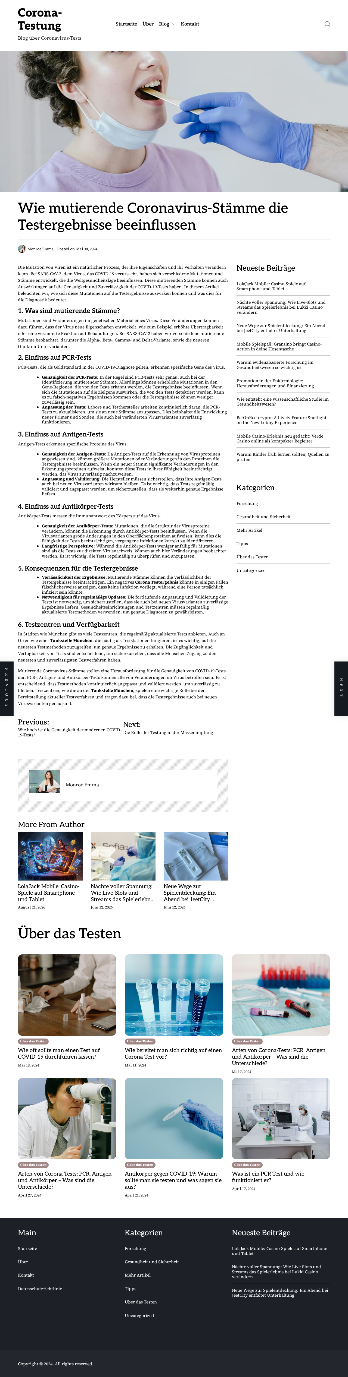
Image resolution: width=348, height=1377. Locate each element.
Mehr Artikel (249, 530)
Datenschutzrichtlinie (40, 1288)
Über (148, 24)
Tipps (242, 543)
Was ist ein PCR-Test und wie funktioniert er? (268, 1177)
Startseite (126, 24)
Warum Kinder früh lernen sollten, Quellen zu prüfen (283, 456)
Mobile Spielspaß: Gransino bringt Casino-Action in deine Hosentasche (279, 346)
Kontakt (190, 24)
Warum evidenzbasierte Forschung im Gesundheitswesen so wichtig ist (275, 364)
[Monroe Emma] (44, 781)
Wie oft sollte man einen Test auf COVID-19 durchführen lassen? (59, 1053)
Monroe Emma (82, 785)
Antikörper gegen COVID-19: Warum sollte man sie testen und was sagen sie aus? (173, 1180)
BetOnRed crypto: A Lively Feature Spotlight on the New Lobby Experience (282, 419)
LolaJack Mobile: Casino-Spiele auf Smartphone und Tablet (49, 893)
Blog (164, 24)
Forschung (247, 503)
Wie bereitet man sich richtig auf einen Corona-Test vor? (173, 1053)
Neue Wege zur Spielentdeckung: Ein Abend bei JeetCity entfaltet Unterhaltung (192, 893)
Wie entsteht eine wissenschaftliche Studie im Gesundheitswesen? (283, 401)
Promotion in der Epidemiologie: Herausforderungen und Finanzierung (275, 383)
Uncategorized (251, 570)
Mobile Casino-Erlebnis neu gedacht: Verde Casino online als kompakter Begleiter (280, 438)
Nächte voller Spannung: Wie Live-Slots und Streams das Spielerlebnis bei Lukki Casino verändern (123, 893)
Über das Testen (253, 557)
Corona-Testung (40, 19)
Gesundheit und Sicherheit (264, 517)
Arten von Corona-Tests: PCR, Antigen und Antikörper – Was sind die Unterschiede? (278, 1057)
